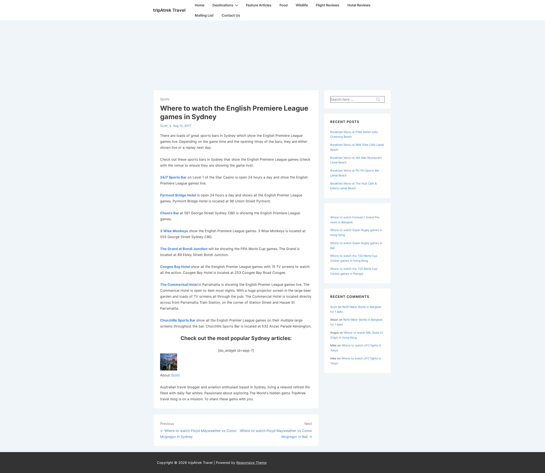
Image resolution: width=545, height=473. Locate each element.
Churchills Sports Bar (177, 320)
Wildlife (302, 5)
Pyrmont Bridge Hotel (178, 195)
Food (284, 5)
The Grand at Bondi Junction (184, 249)
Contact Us (231, 15)
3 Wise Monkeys (174, 231)
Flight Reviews (327, 5)
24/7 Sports (170, 177)
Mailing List (204, 15)
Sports (164, 99)
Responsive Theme (251, 462)
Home (199, 5)
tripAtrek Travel (169, 10)
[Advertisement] (272, 52)
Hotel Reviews (358, 5)
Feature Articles (258, 5)
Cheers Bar (169, 213)
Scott (175, 375)
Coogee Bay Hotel (175, 266)
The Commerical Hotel (179, 284)
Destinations (222, 5)
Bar (183, 177)
